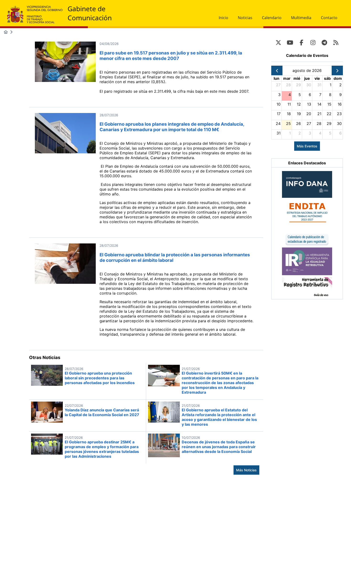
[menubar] (278, 17)
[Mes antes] (276, 70)
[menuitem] (223, 17)
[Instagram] (312, 42)
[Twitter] (278, 42)
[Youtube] (290, 42)
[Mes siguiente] (337, 70)
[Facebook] (301, 42)
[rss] (335, 42)
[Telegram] (324, 42)
